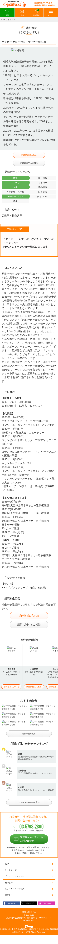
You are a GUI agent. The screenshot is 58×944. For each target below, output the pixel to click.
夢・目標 (42, 178)
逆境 (15, 201)
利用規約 (9, 883)
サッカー (42, 182)
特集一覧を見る (29, 734)
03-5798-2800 (31, 826)
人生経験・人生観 (15, 192)
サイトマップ (10, 870)
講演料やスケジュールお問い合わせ (31, 839)
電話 (7, 15)
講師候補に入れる (29, 155)
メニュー (51, 15)
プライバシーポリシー (14, 876)
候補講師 (36, 12)
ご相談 (21, 15)
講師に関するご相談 (29, 163)
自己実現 (42, 192)
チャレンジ (42, 196)
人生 (15, 187)
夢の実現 (42, 187)
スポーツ (15, 182)
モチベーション (15, 196)
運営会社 (9, 895)
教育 (15, 178)
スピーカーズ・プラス (14, 889)
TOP (3, 20)
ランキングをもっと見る (29, 802)
